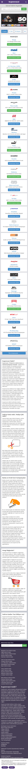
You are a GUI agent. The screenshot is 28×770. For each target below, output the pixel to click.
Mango (14, 40)
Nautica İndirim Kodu (6, 671)
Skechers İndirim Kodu (7, 657)
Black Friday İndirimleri (7, 727)
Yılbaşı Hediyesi (5, 730)
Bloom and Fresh (14, 185)
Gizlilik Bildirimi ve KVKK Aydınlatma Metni (12, 757)
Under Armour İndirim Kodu (8, 654)
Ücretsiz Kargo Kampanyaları (8, 737)
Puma (14, 145)
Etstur (14, 317)
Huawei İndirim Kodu (6, 661)
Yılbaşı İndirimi (5, 729)
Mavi (14, 53)
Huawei (14, 92)
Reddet (11, 767)
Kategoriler (4, 744)
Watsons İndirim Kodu (7, 673)
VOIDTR (14, 251)
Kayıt (24, 645)
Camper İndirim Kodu (6, 675)
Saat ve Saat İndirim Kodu (8, 659)
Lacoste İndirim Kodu (6, 684)
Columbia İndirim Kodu (7, 682)
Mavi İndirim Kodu (6, 666)
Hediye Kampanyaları (6, 735)
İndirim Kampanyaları (7, 734)
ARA (24, 9)
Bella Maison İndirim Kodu (8, 677)
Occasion (14, 159)
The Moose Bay (14, 331)
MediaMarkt (14, 264)
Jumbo (14, 79)
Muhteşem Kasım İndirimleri (8, 726)
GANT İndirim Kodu (6, 670)
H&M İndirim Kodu (6, 652)
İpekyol (14, 344)
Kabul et (5, 767)
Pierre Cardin (14, 106)
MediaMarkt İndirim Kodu (8, 664)
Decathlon (14, 211)
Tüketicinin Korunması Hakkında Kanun (11, 753)
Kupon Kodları (5, 732)
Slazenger (14, 291)
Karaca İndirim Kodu (6, 655)
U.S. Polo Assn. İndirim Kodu (8, 663)
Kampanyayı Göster (14, 84)
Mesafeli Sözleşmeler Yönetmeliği (10, 752)
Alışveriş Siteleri (5, 743)
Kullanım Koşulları (6, 756)
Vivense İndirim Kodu (6, 679)
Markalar (3, 746)
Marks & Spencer (14, 225)
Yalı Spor (14, 198)
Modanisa (14, 172)
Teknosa (14, 238)
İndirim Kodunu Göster (14, 44)
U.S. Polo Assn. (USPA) (14, 66)
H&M (14, 119)
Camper (14, 304)
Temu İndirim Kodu (6, 668)
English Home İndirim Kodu (8, 680)
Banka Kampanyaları (6, 738)
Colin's (14, 278)
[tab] (4, 31)
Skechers (14, 132)
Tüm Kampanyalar (6, 740)
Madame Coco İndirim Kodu (8, 650)
